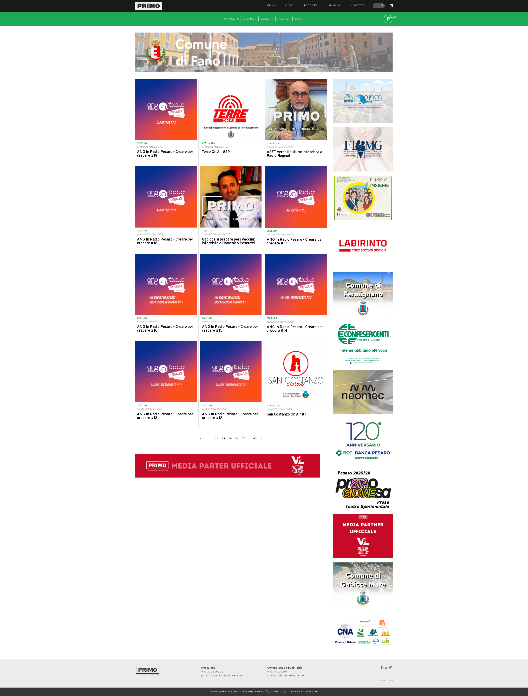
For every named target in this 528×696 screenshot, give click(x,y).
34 (223, 438)
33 (216, 438)
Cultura (266, 19)
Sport (299, 19)
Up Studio (386, 680)
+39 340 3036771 (278, 672)
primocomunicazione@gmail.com (222, 675)
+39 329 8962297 (213, 672)
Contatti (358, 5)
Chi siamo (334, 5)
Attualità (231, 19)
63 (255, 438)
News (271, 5)
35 (230, 438)
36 (236, 438)
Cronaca (250, 19)
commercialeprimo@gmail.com (286, 675)
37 (243, 438)
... (211, 438)
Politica (284, 19)
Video (289, 5)
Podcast (310, 5)
